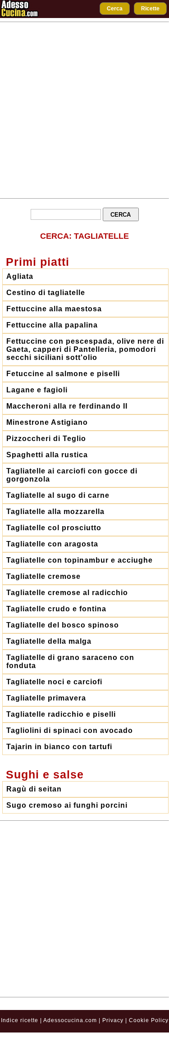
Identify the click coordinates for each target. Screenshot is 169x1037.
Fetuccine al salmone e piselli (63, 374)
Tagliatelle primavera (46, 698)
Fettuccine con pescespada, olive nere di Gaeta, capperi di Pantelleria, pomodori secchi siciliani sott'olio (85, 349)
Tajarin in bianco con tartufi (59, 746)
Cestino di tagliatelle (45, 292)
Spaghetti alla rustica (47, 455)
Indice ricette (19, 1020)
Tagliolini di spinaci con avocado (69, 730)
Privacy (113, 1020)
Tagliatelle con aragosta (52, 544)
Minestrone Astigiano (47, 422)
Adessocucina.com (70, 1020)
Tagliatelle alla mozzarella (55, 511)
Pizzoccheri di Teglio (46, 438)
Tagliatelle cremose (43, 576)
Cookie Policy (149, 1020)
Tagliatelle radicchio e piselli (61, 714)
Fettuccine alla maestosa (54, 309)
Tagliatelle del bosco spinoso (62, 625)
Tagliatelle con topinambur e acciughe (79, 560)
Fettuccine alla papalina (52, 325)
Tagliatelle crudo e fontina (56, 609)
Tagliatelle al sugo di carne (58, 495)
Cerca (115, 8)
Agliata (19, 276)
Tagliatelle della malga (48, 641)
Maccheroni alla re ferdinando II (67, 406)
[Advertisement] (84, 110)
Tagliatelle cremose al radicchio (67, 592)
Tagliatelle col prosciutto (53, 528)
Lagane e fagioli (37, 390)
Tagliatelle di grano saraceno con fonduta (70, 661)
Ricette (150, 8)
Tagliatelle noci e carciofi (54, 682)
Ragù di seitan (34, 789)
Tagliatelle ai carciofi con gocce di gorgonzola (71, 475)
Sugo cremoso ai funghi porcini (67, 805)
